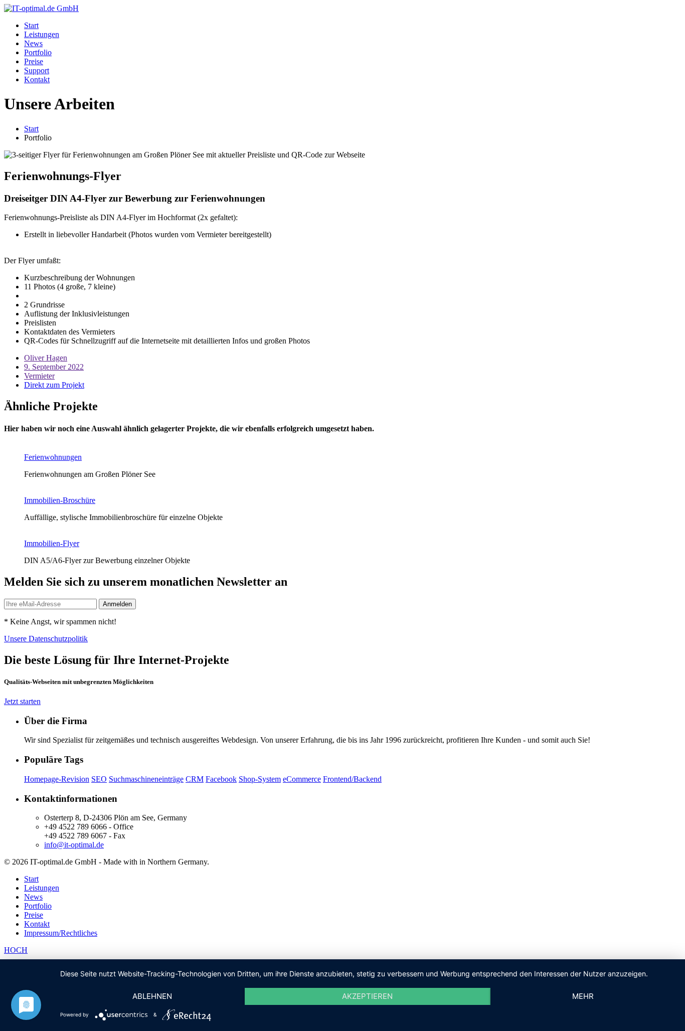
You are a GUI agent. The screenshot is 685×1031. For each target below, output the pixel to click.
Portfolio (38, 52)
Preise (33, 61)
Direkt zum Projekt (54, 385)
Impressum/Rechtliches (60, 933)
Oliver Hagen (45, 358)
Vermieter (39, 376)
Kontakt (37, 79)
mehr (583, 996)
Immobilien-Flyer (51, 543)
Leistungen (41, 34)
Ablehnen (152, 996)
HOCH (16, 950)
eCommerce (302, 779)
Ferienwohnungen (53, 457)
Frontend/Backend (352, 779)
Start (31, 25)
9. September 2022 (54, 367)
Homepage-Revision (56, 779)
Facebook (221, 779)
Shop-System (260, 779)
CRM (195, 779)
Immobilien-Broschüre (59, 500)
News (33, 43)
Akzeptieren (367, 996)
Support (36, 70)
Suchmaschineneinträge (146, 779)
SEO (99, 779)
